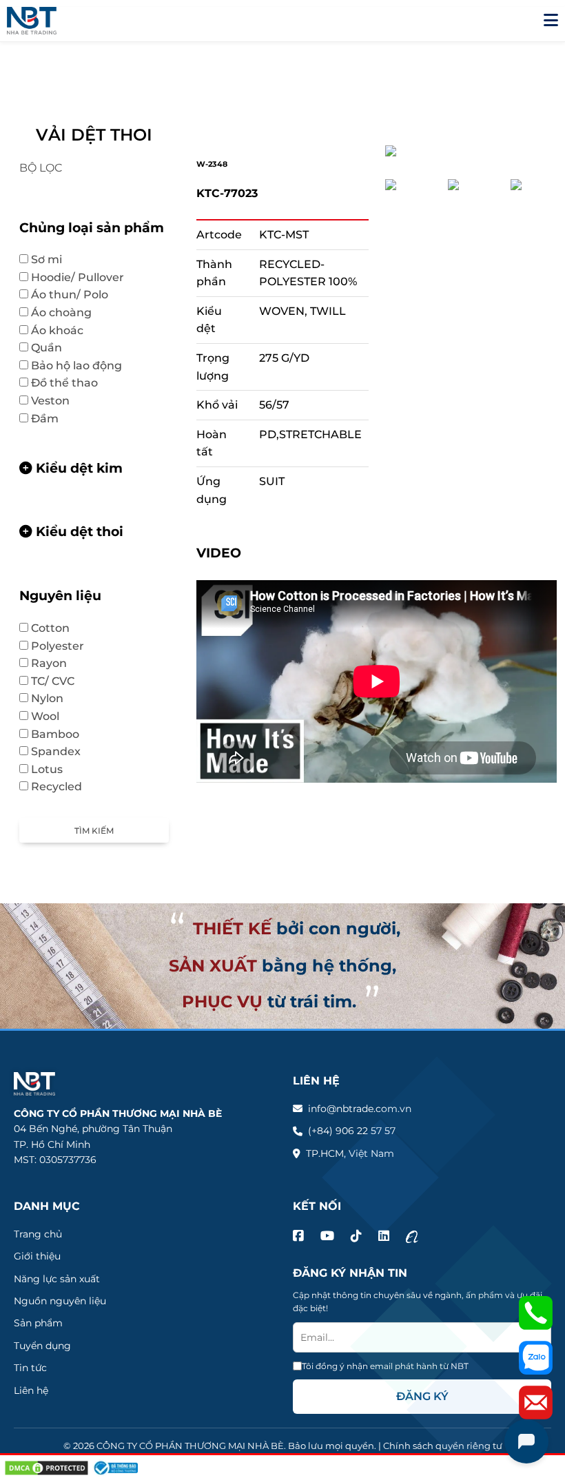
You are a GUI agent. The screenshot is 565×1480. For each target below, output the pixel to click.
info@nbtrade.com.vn (359, 1108)
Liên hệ (31, 1390)
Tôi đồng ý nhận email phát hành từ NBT (385, 1366)
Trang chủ (38, 1234)
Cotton (57, 628)
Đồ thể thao (71, 382)
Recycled (56, 786)
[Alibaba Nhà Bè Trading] (412, 1236)
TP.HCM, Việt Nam (350, 1153)
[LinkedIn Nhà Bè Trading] (383, 1236)
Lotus (53, 769)
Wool (52, 716)
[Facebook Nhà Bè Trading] (298, 1236)
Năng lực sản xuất (57, 1279)
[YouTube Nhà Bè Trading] (327, 1236)
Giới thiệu (37, 1256)
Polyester (64, 645)
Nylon (47, 698)
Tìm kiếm (94, 830)
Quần (53, 347)
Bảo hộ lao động (83, 365)
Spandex (56, 751)
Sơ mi (53, 259)
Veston (57, 400)
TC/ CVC (59, 681)
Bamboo (62, 734)
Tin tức (30, 1367)
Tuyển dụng (42, 1345)
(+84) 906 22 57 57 (351, 1130)
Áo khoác (64, 330)
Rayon (49, 663)
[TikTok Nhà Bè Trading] (356, 1236)
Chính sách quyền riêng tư (442, 1445)
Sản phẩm (38, 1323)
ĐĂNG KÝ (422, 1396)
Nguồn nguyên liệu (60, 1301)
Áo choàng (61, 312)
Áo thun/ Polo (76, 294)
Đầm (45, 418)
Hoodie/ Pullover (84, 277)
